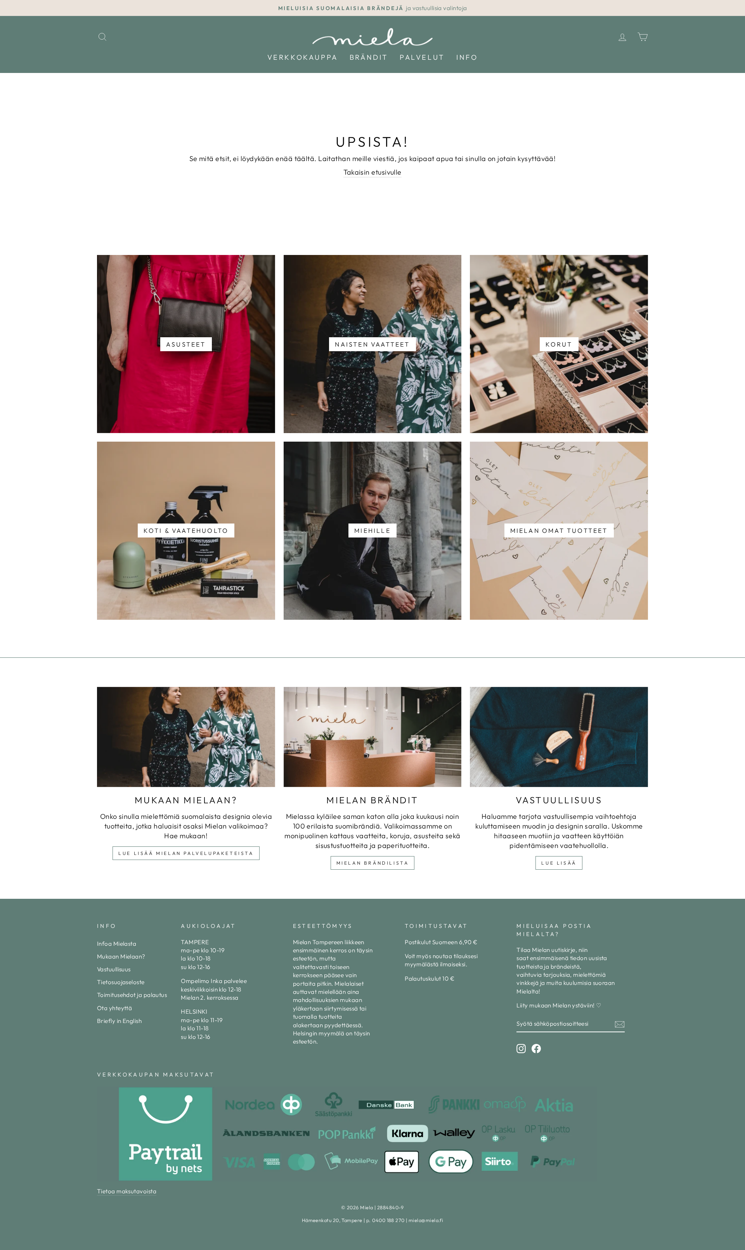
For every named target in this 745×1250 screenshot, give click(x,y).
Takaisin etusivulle (372, 172)
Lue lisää (558, 863)
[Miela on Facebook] (536, 1048)
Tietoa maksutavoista (126, 1191)
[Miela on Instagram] (521, 1048)
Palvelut (422, 57)
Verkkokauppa (302, 57)
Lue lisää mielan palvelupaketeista (185, 853)
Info (467, 57)
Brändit (369, 57)
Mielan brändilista (372, 863)
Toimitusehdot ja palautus (132, 995)
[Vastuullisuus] (559, 737)
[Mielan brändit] (373, 737)
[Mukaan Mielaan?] (186, 737)
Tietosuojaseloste (121, 982)
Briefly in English (119, 1021)
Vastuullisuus (114, 969)
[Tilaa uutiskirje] (620, 1024)
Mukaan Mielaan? (121, 956)
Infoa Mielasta (116, 943)
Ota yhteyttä (114, 1008)
